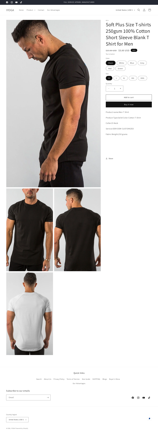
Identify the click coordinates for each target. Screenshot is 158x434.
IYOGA (13, 428)
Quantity (109, 84)
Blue (132, 63)
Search (39, 379)
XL (124, 78)
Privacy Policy (59, 379)
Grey (142, 63)
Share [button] (111, 158)
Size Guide (86, 379)
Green (120, 68)
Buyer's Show (114, 379)
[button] (30, 10)
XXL (132, 78)
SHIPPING (96, 379)
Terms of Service (73, 379)
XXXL (143, 78)
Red (110, 68)
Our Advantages (79, 383)
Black (110, 63)
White (121, 63)
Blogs (105, 379)
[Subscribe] (47, 397)
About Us (47, 379)
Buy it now (129, 104)
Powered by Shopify (21, 428)
